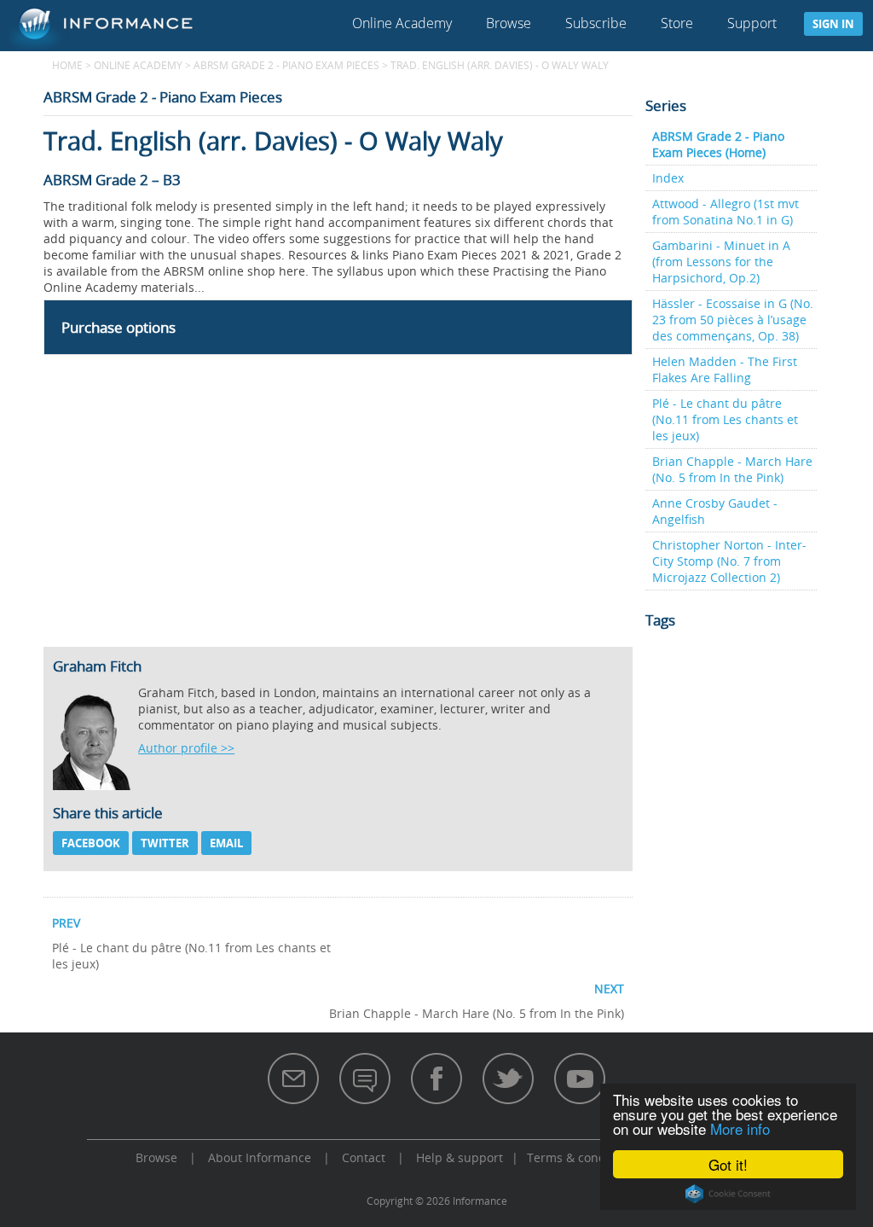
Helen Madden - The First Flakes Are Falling (724, 369)
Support (752, 23)
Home (67, 65)
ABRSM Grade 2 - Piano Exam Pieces (286, 65)
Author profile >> (186, 748)
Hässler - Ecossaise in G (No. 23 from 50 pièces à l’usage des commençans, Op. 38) (732, 319)
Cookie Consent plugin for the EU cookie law (728, 1193)
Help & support (459, 1157)
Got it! (728, 1164)
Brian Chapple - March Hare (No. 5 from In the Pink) (732, 469)
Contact (363, 1157)
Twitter (165, 843)
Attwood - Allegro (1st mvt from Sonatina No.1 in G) (725, 211)
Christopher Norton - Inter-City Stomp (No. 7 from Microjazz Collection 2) (729, 561)
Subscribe (596, 23)
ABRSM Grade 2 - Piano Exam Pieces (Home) (718, 144)
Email (226, 843)
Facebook (90, 843)
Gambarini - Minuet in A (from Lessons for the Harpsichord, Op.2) (721, 261)
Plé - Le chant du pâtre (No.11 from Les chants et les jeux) (725, 419)
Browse (508, 23)
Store (677, 23)
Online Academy (402, 23)
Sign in (833, 24)
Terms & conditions (582, 1157)
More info (740, 1128)
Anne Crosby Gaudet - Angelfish (715, 511)
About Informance (259, 1157)
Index (668, 178)
